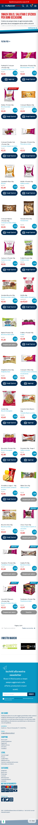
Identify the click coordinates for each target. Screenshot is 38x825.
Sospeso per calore (9, 344)
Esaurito (28, 612)
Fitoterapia (4, 774)
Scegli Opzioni (30, 79)
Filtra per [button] (5, 41)
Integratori (4, 770)
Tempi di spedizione (6, 741)
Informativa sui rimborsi (7, 764)
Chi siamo (3, 746)
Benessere (4, 772)
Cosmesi (3, 776)
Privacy (3, 757)
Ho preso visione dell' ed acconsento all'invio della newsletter (18, 699)
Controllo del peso (6, 779)
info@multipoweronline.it (8, 733)
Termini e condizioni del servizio (9, 762)
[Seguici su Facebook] (3, 801)
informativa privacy (18, 698)
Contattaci (4, 748)
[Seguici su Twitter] (7, 801)
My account (4, 739)
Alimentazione (5, 777)
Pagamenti (4, 743)
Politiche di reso (5, 745)
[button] (3, 646)
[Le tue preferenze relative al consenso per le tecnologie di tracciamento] (3, 821)
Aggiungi (11, 79)
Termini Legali (4, 755)
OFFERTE (3, 781)
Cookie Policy (4, 758)
